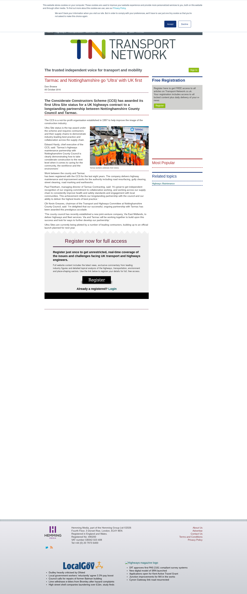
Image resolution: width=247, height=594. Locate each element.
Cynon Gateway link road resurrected (149, 579)
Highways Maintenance (163, 183)
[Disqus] (97, 354)
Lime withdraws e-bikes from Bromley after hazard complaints (81, 581)
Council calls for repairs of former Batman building (75, 578)
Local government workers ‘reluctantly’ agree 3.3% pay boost (81, 575)
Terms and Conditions (190, 536)
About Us (197, 527)
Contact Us (196, 533)
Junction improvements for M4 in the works (152, 576)
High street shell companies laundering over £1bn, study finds (81, 584)
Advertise (197, 530)
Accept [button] (170, 24)
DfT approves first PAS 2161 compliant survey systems (158, 567)
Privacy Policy (119, 8)
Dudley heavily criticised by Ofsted (67, 572)
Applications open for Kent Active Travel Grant (153, 573)
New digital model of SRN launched (148, 570)
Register (160, 105)
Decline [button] (184, 24)
